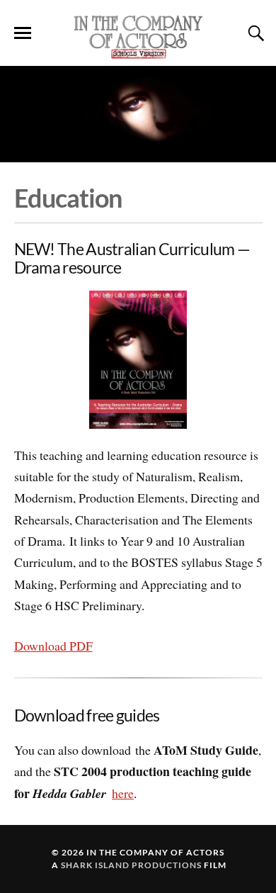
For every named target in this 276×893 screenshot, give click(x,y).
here (123, 793)
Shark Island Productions (131, 865)
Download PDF (53, 645)
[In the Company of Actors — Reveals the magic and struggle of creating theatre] (138, 36)
